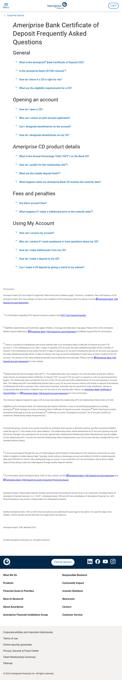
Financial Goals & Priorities (18, 590)
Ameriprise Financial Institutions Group (25, 614)
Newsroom (68, 598)
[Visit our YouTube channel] (103, 562)
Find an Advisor (63, 562)
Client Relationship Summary (19, 657)
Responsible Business (74, 575)
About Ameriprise (13, 606)
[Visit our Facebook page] (96, 562)
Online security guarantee (17, 644)
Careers (66, 606)
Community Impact (73, 583)
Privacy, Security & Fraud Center (21, 650)
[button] (61, 62)
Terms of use (10, 638)
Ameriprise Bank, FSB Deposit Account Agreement (53, 331)
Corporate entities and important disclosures (28, 632)
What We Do (10, 575)
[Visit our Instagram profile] (111, 562)
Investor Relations (72, 590)
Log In (113, 5)
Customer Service (15, 15)
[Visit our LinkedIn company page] (88, 562)
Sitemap (8, 663)
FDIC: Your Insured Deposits (73, 315)
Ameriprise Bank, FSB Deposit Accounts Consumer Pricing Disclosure (37, 480)
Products (8, 583)
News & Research (13, 598)
